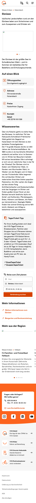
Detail (9, 117)
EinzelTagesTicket (13, 262)
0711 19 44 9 (12, 400)
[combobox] (18, 279)
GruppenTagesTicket (14, 265)
